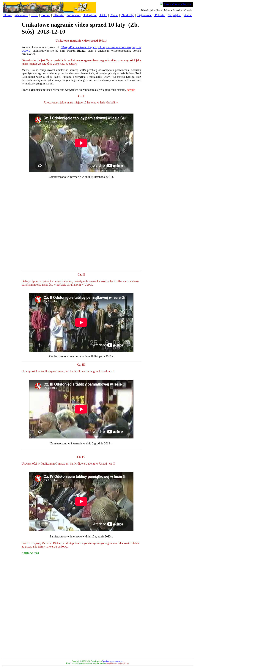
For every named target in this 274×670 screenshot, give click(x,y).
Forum (45, 15)
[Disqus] (81, 610)
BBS (34, 15)
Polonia (159, 15)
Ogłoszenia (144, 15)
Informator (74, 15)
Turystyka (174, 15)
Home (7, 15)
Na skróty (127, 15)
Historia (58, 15)
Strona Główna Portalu (177, 4)
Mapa (114, 15)
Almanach (21, 15)
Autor (188, 15)
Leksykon (90, 15)
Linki (103, 15)
